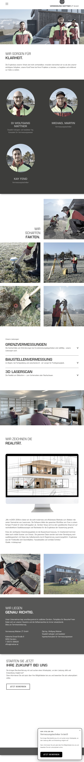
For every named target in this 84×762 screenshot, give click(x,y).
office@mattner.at (11, 644)
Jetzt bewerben (51, 754)
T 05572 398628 (12, 642)
